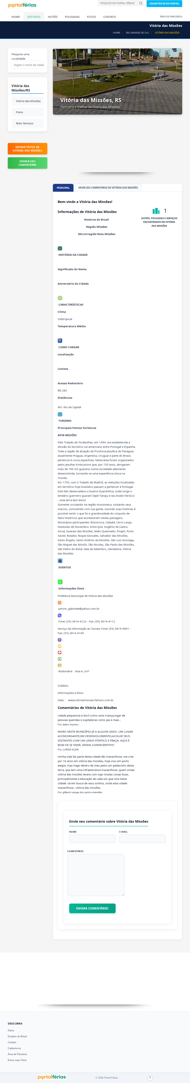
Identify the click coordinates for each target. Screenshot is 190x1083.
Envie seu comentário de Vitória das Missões (108, 187)
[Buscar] (141, 3)
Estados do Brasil (17, 1036)
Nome (73, 831)
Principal (63, 187)
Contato (109, 17)
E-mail (123, 831)
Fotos (91, 17)
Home (16, 17)
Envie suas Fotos (17, 1060)
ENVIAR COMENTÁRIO (92, 908)
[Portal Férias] (22, 7)
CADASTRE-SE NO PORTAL (164, 3)
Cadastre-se (14, 1048)
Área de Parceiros (17, 1054)
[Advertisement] (117, 146)
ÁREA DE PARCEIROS (171, 16)
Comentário (75, 851)
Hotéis (53, 17)
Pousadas (72, 17)
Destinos (33, 17)
